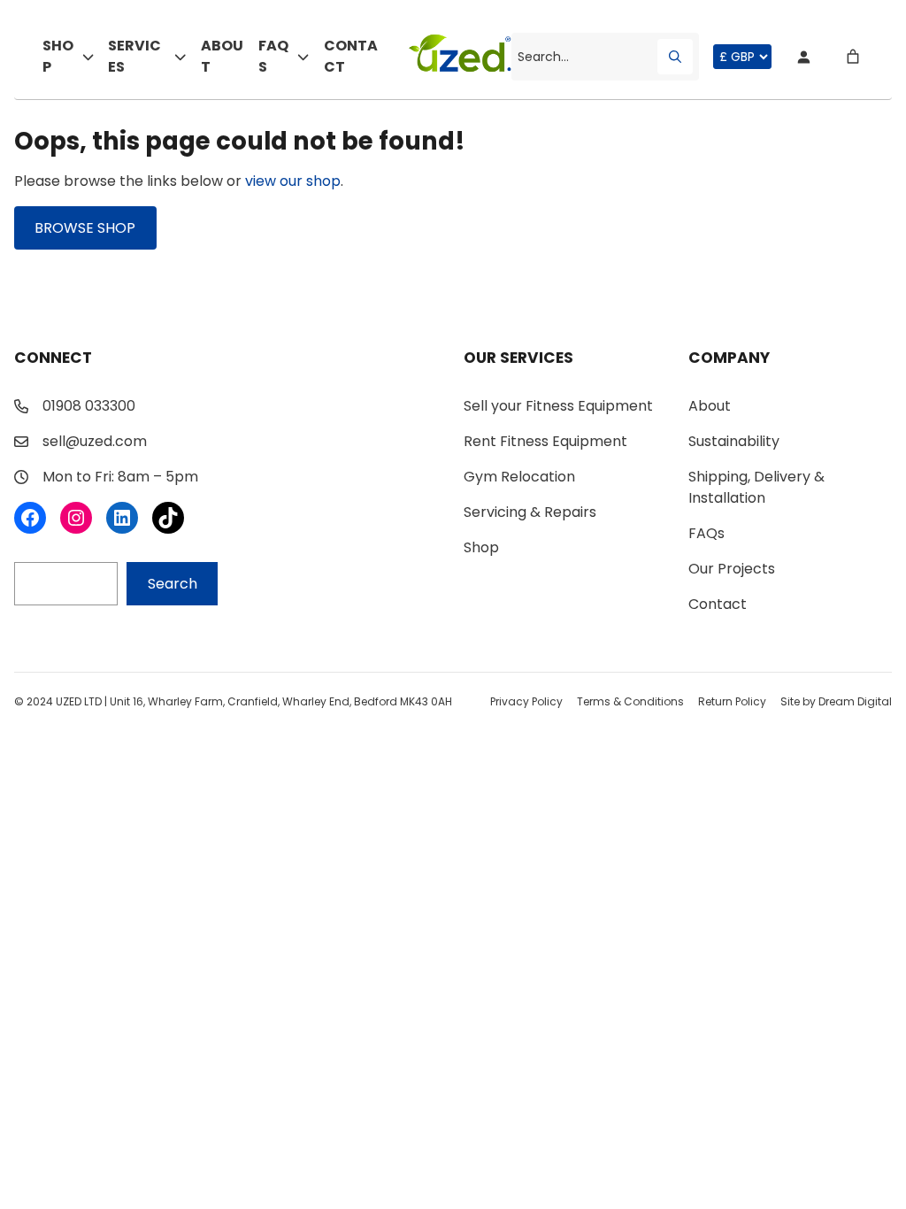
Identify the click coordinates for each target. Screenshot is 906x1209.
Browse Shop (85, 228)
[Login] (803, 56)
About (222, 56)
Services (134, 56)
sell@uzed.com (94, 441)
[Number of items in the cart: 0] (853, 56)
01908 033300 (88, 406)
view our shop (293, 181)
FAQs (273, 56)
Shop (57, 56)
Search (172, 584)
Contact (351, 56)
